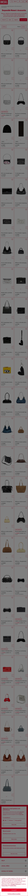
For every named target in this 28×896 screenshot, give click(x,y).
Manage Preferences (16, 884)
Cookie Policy (13, 885)
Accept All (14, 890)
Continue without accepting (14, 893)
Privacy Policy (5, 885)
